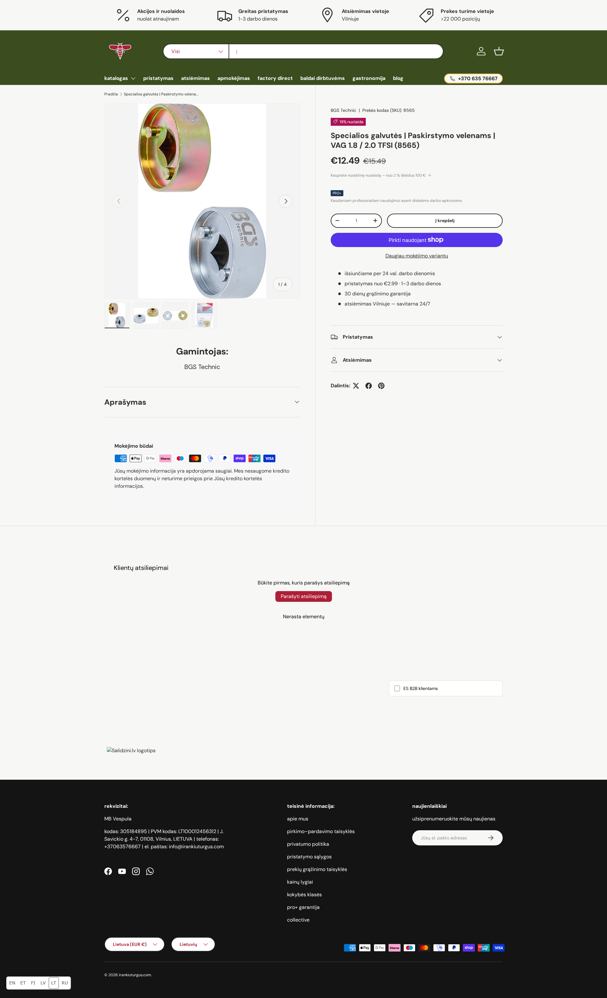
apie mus (297, 818)
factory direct (275, 78)
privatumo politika (308, 844)
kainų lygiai (300, 882)
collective (298, 919)
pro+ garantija (303, 907)
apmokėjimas (234, 78)
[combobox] (303, 51)
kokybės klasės (304, 894)
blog (398, 78)
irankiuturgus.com (135, 974)
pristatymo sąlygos (309, 856)
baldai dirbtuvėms (322, 78)
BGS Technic (343, 110)
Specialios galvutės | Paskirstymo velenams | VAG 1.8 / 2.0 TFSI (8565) (162, 94)
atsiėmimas (195, 78)
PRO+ (337, 193)
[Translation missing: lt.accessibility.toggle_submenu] (133, 78)
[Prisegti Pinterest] (381, 385)
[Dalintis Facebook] (368, 385)
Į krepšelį (445, 220)
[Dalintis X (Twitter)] (356, 385)
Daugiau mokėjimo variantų (416, 255)
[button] (499, 51)
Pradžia (111, 94)
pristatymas (158, 78)
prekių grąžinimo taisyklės (317, 869)
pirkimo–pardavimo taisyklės (321, 831)
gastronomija (369, 78)
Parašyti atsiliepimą (304, 596)
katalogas (116, 78)
